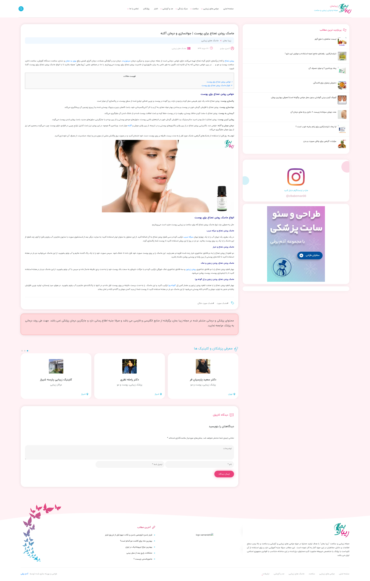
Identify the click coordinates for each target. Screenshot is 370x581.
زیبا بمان (227, 40)
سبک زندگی (183, 8)
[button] (27, 350)
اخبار (156, 8)
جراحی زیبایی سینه (208, 17)
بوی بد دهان (71, 61)
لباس (169, 17)
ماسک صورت (222, 303)
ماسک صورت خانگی (205, 303)
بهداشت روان (180, 17)
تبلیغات (133, 12)
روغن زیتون (191, 269)
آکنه (130, 125)
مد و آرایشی (167, 8)
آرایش (168, 12)
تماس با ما (134, 8)
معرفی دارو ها (191, 17)
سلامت (195, 8)
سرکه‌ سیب (188, 237)
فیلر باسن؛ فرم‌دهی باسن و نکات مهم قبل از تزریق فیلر (128, 535)
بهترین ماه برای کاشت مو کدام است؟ (136, 541)
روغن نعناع (229, 61)
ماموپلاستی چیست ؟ (143, 559)
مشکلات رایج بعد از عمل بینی (139, 553)
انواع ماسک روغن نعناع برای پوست (217, 85)
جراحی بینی (212, 12)
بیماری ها (193, 12)
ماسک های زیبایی (178, 12)
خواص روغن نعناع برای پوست (219, 81)
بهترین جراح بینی (178, 17)
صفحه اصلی (228, 8)
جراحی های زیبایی (211, 8)
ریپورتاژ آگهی (131, 17)
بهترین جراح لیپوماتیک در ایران (138, 547)
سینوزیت (126, 61)
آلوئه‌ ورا (172, 285)
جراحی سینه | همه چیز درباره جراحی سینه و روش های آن (173, 18)
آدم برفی (24, 574)
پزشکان (146, 8)
